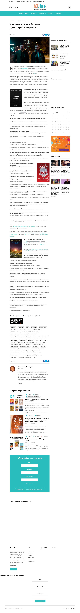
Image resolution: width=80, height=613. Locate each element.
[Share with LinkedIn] (48, 35)
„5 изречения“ (24, 68)
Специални (41, 13)
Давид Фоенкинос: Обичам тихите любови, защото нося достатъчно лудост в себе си (65, 189)
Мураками (31, 95)
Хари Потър (38, 355)
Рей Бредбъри (32, 226)
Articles (20, 383)
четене (34, 357)
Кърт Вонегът (35, 346)
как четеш (13, 342)
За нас (13, 569)
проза (12, 350)
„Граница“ (41, 234)
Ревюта (27, 13)
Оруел (15, 234)
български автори (37, 329)
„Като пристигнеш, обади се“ (33, 241)
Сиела (23, 353)
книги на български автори (17, 344)
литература (43, 346)
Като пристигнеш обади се (33, 342)
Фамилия (29, 469)
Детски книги (29, 1)
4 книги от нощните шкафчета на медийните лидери (65, 62)
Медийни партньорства (38, 1)
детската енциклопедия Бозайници (19, 333)
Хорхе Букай (13, 357)
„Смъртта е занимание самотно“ (19, 226)
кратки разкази (14, 346)
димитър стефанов (43, 336)
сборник (34, 73)
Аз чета (27, 423)
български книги (14, 331)
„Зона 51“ (27, 234)
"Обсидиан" (21, 327)
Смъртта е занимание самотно (34, 353)
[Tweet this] (46, 35)
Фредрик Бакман (32, 250)
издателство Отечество (41, 340)
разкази (17, 350)
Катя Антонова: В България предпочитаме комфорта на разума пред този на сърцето (65, 171)
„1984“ (11, 234)
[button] (30, 50)
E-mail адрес (29, 476)
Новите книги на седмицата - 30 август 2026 (64, 55)
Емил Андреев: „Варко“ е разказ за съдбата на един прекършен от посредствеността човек (37, 419)
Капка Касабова (21, 342)
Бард (29, 329)
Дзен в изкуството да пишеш (17, 336)
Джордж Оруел (32, 333)
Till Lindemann (14, 329)
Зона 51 (12, 338)
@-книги (50, 13)
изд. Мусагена (43, 338)
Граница (23, 331)
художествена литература (25, 357)
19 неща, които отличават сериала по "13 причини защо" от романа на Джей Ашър (55, 171)
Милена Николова (29, 403)
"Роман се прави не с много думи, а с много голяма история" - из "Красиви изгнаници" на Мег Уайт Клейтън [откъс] (55, 190)
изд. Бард (35, 338)
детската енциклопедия (32, 331)
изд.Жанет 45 (30, 340)
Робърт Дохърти (35, 350)
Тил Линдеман (14, 355)
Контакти (18, 1)
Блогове (58, 13)
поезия (41, 348)
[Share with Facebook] (43, 35)
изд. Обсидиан (14, 340)
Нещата (26, 348)
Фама (21, 355)
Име (29, 462)
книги (43, 342)
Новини (33, 13)
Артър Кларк (23, 112)
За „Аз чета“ (11, 1)
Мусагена (20, 348)
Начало (21, 13)
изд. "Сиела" (27, 338)
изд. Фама (22, 340)
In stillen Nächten (43, 327)
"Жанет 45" (13, 327)
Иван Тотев (19, 338)
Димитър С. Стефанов (31, 336)
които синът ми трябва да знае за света (35, 344)
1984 (27, 327)
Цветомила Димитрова (15, 29)
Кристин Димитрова (25, 346)
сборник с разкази (15, 353)
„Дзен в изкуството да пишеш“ (31, 233)
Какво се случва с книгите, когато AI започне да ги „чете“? (64, 47)
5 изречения (34, 327)
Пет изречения (34, 348)
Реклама (23, 1)
